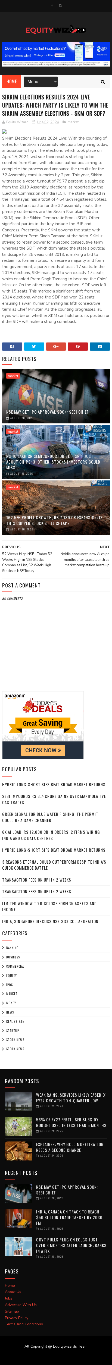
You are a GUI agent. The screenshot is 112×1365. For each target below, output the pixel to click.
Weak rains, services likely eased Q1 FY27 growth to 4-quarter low (71, 1097)
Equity (11, 975)
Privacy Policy (16, 1317)
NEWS (10, 1012)
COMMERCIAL (15, 966)
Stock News (15, 1039)
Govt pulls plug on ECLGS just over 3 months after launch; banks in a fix (71, 1245)
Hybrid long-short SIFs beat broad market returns (53, 784)
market (73, 122)
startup (12, 1031)
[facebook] (52, 5)
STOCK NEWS (15, 1049)
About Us (13, 1291)
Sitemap (12, 1311)
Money (11, 1003)
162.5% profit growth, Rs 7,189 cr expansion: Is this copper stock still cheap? (54, 520)
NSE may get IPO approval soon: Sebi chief (47, 412)
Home (12, 81)
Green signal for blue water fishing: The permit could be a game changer (50, 817)
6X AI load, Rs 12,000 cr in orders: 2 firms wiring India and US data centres (51, 835)
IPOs (9, 985)
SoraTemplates (52, 1357)
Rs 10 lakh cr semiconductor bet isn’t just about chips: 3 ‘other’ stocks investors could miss (53, 461)
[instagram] (60, 5)
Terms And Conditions (24, 1324)
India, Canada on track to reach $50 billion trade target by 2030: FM (70, 1217)
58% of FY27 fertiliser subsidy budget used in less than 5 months (71, 1122)
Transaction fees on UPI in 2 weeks (36, 880)
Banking (12, 948)
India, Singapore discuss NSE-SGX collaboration (50, 921)
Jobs (8, 1298)
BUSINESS (13, 957)
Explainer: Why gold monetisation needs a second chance (70, 1147)
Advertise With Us (21, 1304)
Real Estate (15, 1021)
